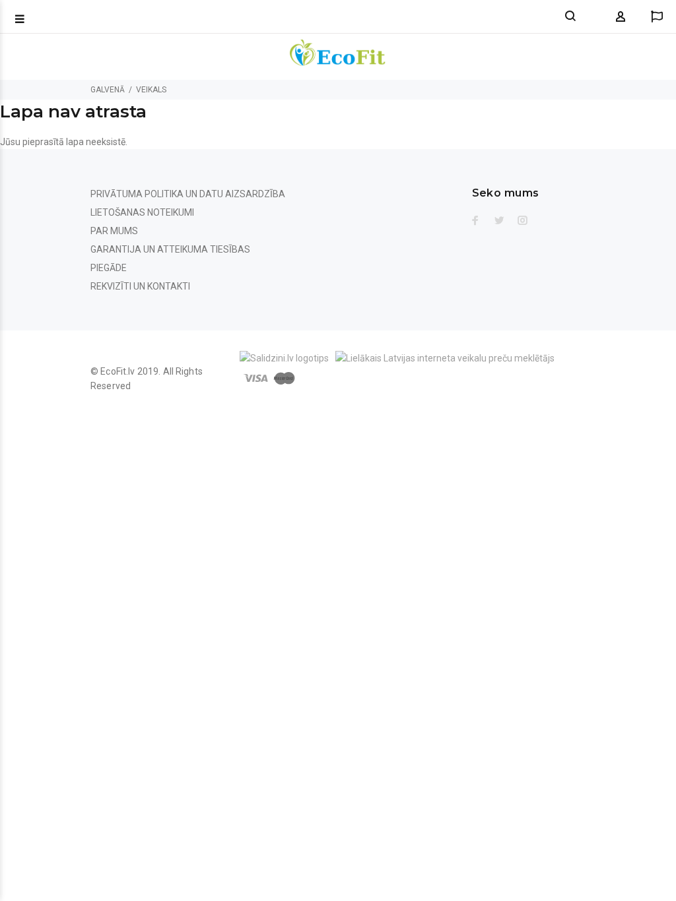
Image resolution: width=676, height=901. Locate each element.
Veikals (151, 89)
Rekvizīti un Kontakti (140, 286)
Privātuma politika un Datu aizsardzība (187, 194)
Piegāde (108, 268)
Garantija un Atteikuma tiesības (170, 249)
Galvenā (107, 89)
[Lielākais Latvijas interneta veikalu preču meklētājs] (445, 357)
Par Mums (114, 231)
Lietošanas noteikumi (142, 212)
